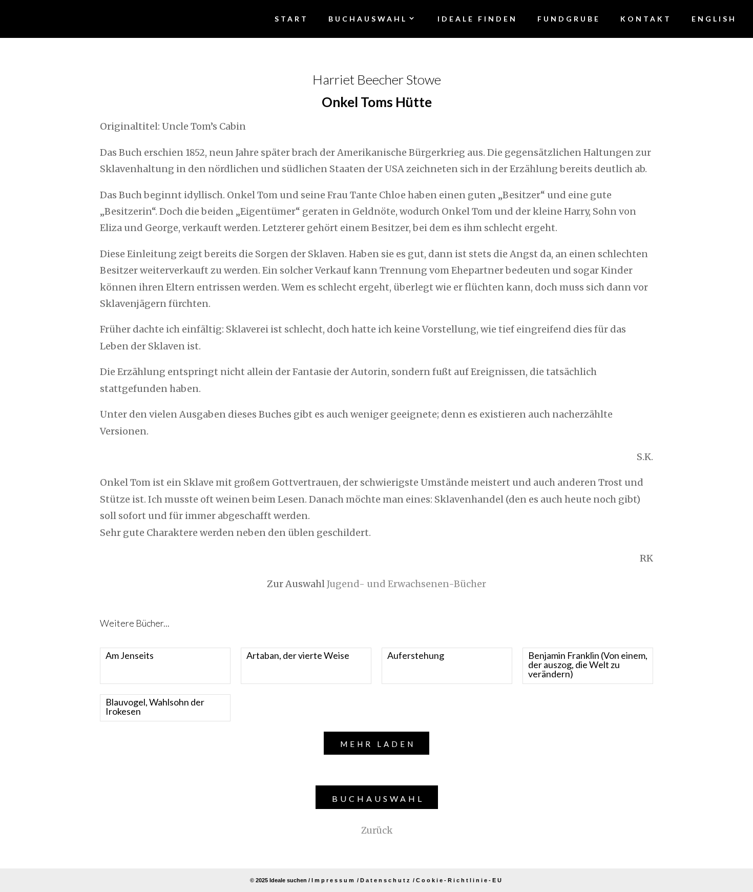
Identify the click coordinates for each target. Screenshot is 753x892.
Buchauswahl (378, 798)
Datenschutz (385, 880)
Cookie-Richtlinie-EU (459, 880)
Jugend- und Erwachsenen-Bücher (406, 584)
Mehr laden (377, 744)
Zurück (376, 830)
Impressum (333, 880)
